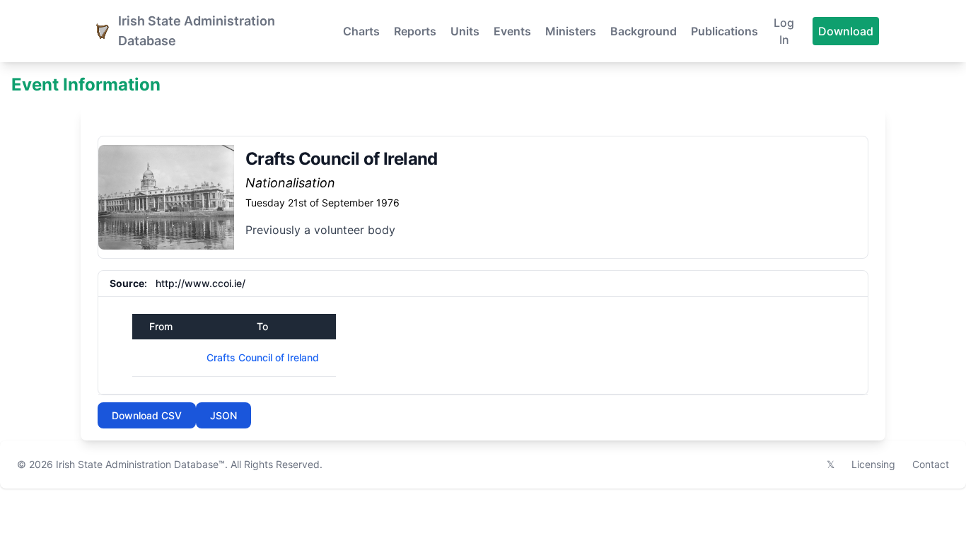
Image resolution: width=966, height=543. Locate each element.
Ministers (570, 31)
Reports (415, 31)
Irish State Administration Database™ (140, 464)
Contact (930, 464)
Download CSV (147, 415)
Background (643, 31)
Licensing (873, 464)
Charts (361, 31)
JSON (223, 415)
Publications (724, 31)
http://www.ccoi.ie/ (200, 283)
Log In (784, 31)
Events (512, 31)
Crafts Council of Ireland (262, 357)
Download (845, 31)
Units (464, 31)
